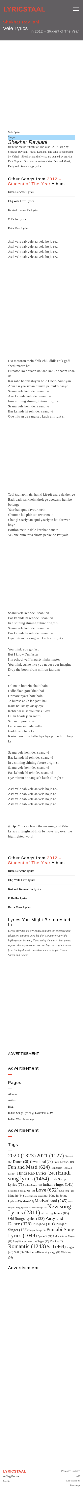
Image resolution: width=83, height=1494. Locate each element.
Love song (66, 1190)
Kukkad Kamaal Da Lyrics (23, 210)
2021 (50, 1155)
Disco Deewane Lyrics (20, 191)
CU (78, 1475)
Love (47, 1190)
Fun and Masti (62, 161)
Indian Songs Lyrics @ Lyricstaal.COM (30, 1112)
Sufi (19, 1252)
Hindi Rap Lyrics (37, 1173)
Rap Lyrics (29, 1241)
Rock (56, 1241)
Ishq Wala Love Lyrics (21, 201)
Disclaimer (73, 1480)
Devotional (41, 1162)
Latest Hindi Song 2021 (21, 1190)
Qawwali (45, 1236)
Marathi (16, 1195)
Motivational (51, 1200)
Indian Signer (33, 1185)
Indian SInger (58, 1184)
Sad (56, 1246)
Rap (17, 1241)
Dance (21, 1162)
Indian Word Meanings (21, 1119)
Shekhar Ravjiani (21, 22)
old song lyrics (55, 1213)
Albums (12, 1094)
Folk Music (64, 1161)
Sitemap (75, 1485)
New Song (39, 1207)
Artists (12, 1100)
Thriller (33, 1252)
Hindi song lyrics (39, 1175)
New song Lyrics (39, 1209)
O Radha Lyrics (17, 219)
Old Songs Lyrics (26, 1218)
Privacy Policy (70, 1470)
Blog (10, 1106)
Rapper (43, 1241)
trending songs (51, 1252)
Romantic (27, 1246)
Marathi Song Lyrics (36, 1196)
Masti (28, 1201)
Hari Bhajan (59, 1167)
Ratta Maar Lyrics (18, 228)
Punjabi (43, 1224)
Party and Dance (17, 166)
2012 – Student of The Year (57, 31)
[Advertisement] (41, 84)
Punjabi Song (37, 1230)
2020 (22, 1155)
